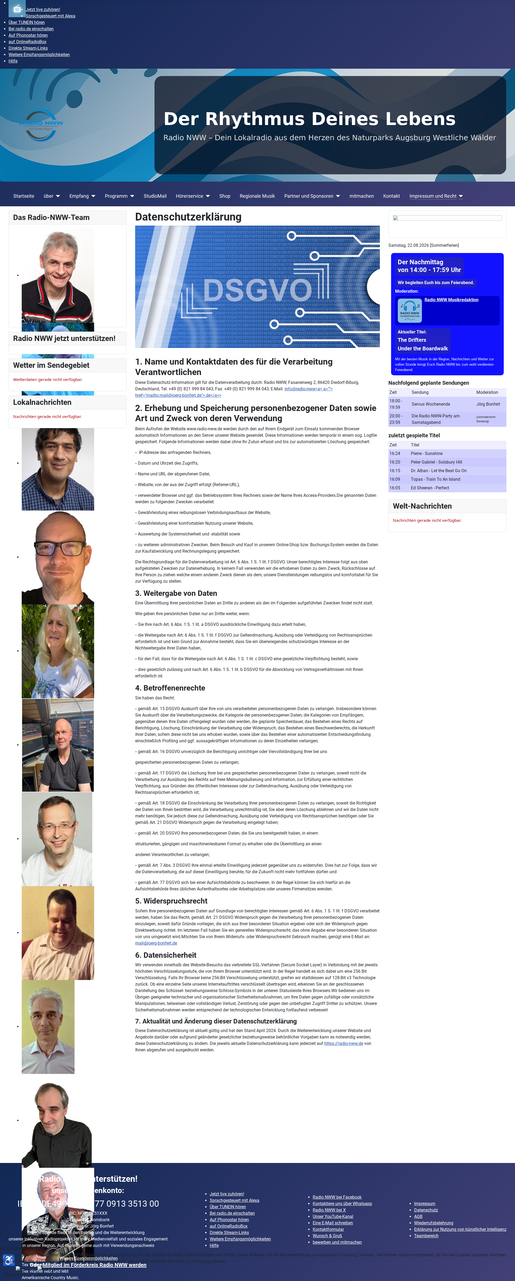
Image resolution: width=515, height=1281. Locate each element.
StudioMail (155, 196)
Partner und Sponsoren (308, 196)
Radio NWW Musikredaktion (452, 299)
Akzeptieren (16, 1274)
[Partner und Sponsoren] (336, 196)
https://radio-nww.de (343, 1043)
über (48, 196)
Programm (116, 196)
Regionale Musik (257, 196)
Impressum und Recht (433, 196)
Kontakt (391, 196)
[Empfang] (92, 196)
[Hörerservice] (206, 196)
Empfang (79, 196)
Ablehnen (45, 1274)
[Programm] (131, 196)
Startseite (23, 196)
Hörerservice (189, 196)
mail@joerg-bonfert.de (180, 395)
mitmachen (362, 196)
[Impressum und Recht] (460, 196)
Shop (224, 196)
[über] (56, 196)
